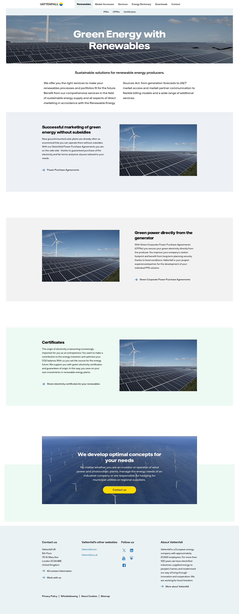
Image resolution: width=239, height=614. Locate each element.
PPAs (106, 12)
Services (123, 4)
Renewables (84, 4)
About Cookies (89, 596)
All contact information (59, 571)
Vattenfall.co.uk (90, 555)
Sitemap (105, 596)
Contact (176, 4)
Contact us (119, 489)
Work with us (54, 577)
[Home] (51, 4)
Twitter (124, 550)
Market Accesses (104, 4)
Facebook (124, 565)
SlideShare (132, 558)
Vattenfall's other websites (99, 542)
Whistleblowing (69, 596)
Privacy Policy (49, 596)
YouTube (124, 558)
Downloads (161, 4)
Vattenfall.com (89, 549)
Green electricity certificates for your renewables (73, 383)
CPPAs (116, 12)
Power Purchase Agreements (62, 169)
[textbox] (119, 84)
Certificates (130, 12)
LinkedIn (132, 550)
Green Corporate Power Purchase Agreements (164, 279)
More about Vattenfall (177, 586)
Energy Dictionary (141, 4)
